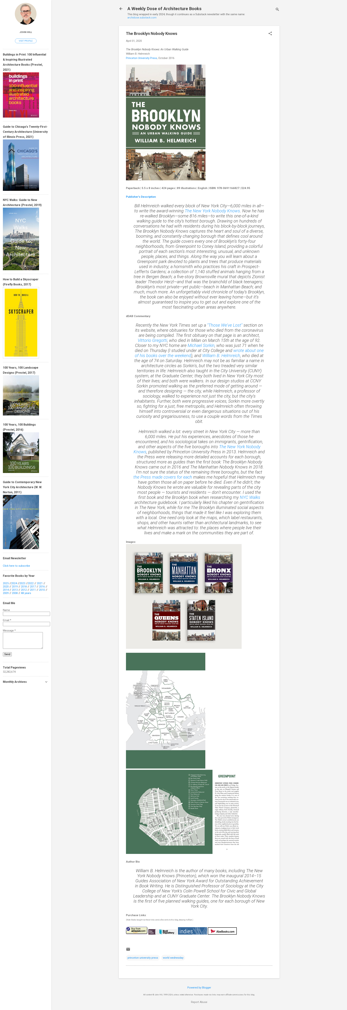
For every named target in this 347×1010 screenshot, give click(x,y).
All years (26, 593)
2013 (15, 589)
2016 (42, 586)
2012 (24, 589)
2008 (15, 593)
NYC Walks (250, 497)
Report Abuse (199, 1002)
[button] (270, 33)
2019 (15, 586)
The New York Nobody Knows (212, 210)
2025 (6, 583)
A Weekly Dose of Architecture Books (164, 8)
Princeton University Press (141, 58)
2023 (22, 583)
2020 (6, 586)
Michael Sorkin (201, 345)
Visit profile (26, 41)
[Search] (277, 9)
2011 (33, 589)
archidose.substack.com (142, 17)
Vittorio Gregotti (152, 340)
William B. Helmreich (221, 355)
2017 (33, 586)
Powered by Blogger (199, 987)
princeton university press (143, 957)
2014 (6, 589)
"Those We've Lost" (224, 325)
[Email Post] (128, 950)
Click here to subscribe (16, 565)
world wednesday (173, 957)
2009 (6, 593)
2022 (31, 583)
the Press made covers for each (162, 477)
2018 (24, 586)
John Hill (26, 32)
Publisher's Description (141, 196)
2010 (42, 589)
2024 (14, 583)
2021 (40, 583)
